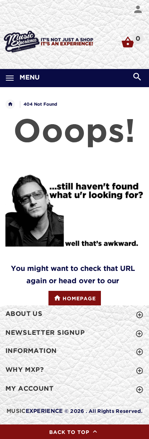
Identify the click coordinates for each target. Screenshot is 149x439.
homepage (79, 299)
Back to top (70, 432)
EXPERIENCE (35, 411)
